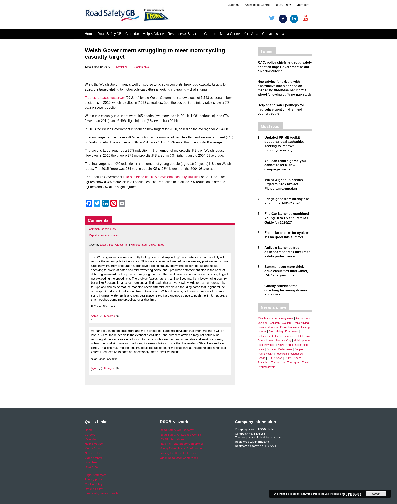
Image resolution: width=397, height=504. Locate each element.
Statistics (122, 66)
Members (302, 4)
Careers (210, 34)
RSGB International (172, 439)
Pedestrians (285, 349)
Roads (261, 358)
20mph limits (265, 318)
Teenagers (293, 362)
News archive (93, 453)
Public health (265, 353)
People (298, 349)
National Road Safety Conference (182, 443)
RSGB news (275, 358)
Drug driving (276, 331)
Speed (297, 358)
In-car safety (283, 340)
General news (266, 340)
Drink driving (301, 322)
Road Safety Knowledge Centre (180, 434)
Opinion (271, 349)
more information (351, 493)
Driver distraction (268, 327)
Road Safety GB (109, 34)
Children (275, 322)
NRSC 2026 (283, 4)
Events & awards (285, 336)
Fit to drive (304, 336)
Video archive (94, 457)
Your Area (251, 34)
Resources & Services (184, 34)
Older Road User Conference (179, 457)
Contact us (270, 34)
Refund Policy (94, 488)
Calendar (132, 34)
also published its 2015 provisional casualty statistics (161, 177)
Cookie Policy (93, 484)
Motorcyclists (267, 344)
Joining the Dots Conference (178, 453)
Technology (278, 362)
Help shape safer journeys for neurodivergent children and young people (281, 109)
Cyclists (287, 322)
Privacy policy (94, 479)
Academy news (284, 318)
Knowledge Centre (257, 4)
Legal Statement (95, 475)
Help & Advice (153, 34)
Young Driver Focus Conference (181, 448)
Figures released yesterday (105, 97)
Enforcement (265, 336)
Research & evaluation (289, 353)
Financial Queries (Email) (101, 493)
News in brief (285, 344)
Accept (376, 494)
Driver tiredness (289, 327)
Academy (233, 4)
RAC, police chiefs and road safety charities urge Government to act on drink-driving (285, 67)
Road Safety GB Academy (177, 429)
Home (89, 34)
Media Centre (230, 34)
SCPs (288, 358)
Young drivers (267, 366)
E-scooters (291, 331)
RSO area (91, 466)
